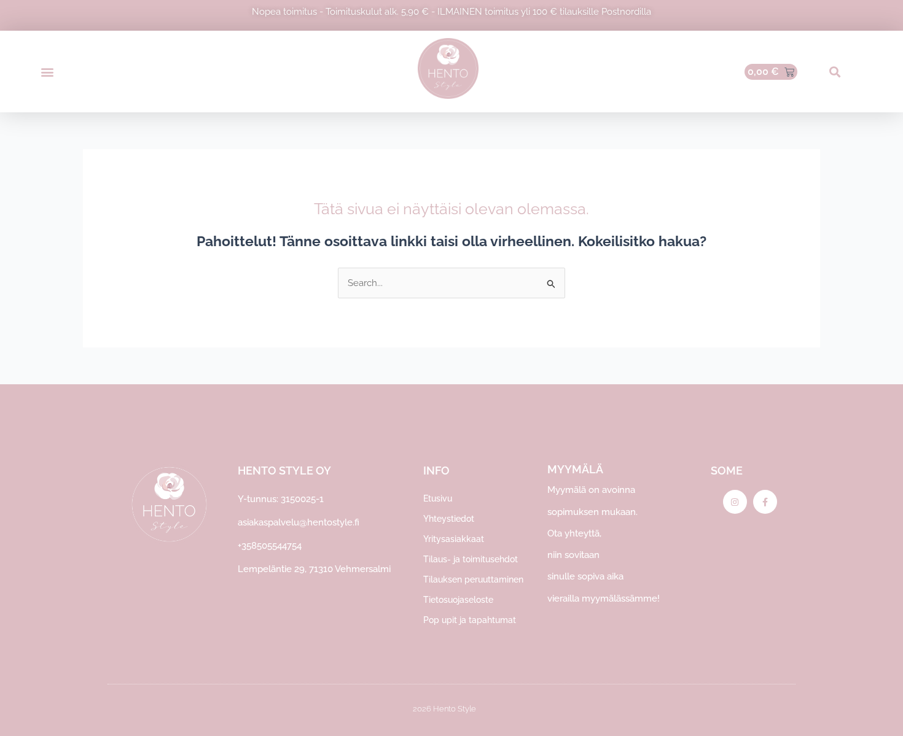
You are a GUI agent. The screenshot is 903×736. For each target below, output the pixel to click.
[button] (47, 71)
